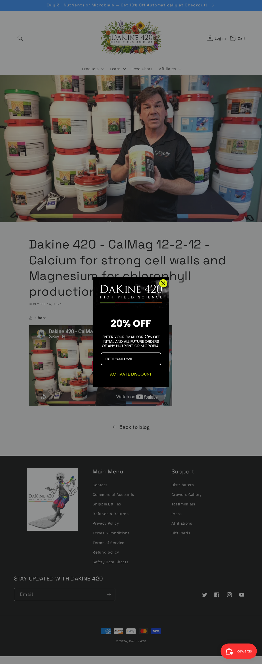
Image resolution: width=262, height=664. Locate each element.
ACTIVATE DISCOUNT (131, 374)
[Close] (163, 283)
